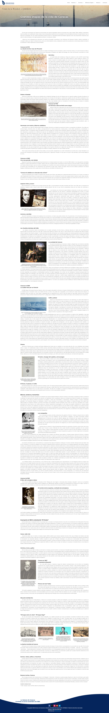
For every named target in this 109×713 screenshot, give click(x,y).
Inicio (68, 2)
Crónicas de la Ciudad (25, 19)
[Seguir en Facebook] (49, 706)
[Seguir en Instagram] (54, 706)
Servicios (80, 2)
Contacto (105, 2)
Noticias (98, 2)
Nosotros (73, 2)
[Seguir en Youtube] (57, 706)
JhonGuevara (58, 710)
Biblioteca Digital (89, 2)
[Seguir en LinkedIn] (60, 706)
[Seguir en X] (52, 706)
